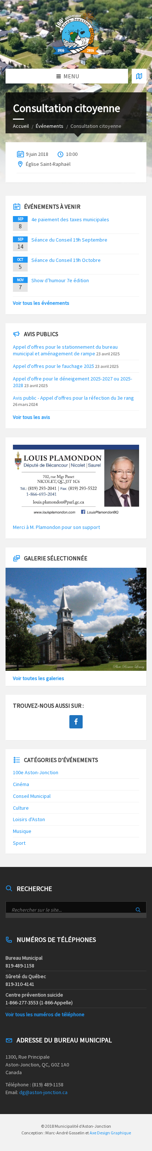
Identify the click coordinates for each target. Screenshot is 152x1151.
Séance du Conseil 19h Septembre (69, 239)
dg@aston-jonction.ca (43, 1092)
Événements (49, 126)
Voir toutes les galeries (38, 678)
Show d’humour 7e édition (60, 280)
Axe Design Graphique (110, 1132)
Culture (21, 808)
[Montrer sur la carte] (139, 76)
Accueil (21, 126)
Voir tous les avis (31, 417)
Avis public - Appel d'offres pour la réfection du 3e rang (73, 398)
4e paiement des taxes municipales (70, 219)
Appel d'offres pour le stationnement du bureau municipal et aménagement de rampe (65, 350)
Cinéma (21, 784)
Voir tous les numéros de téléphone (45, 1014)
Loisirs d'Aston (29, 819)
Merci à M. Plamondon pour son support (56, 527)
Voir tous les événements (41, 303)
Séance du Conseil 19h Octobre (66, 260)
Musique (22, 831)
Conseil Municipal (32, 796)
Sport (19, 843)
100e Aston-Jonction (35, 772)
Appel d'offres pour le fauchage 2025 (53, 366)
